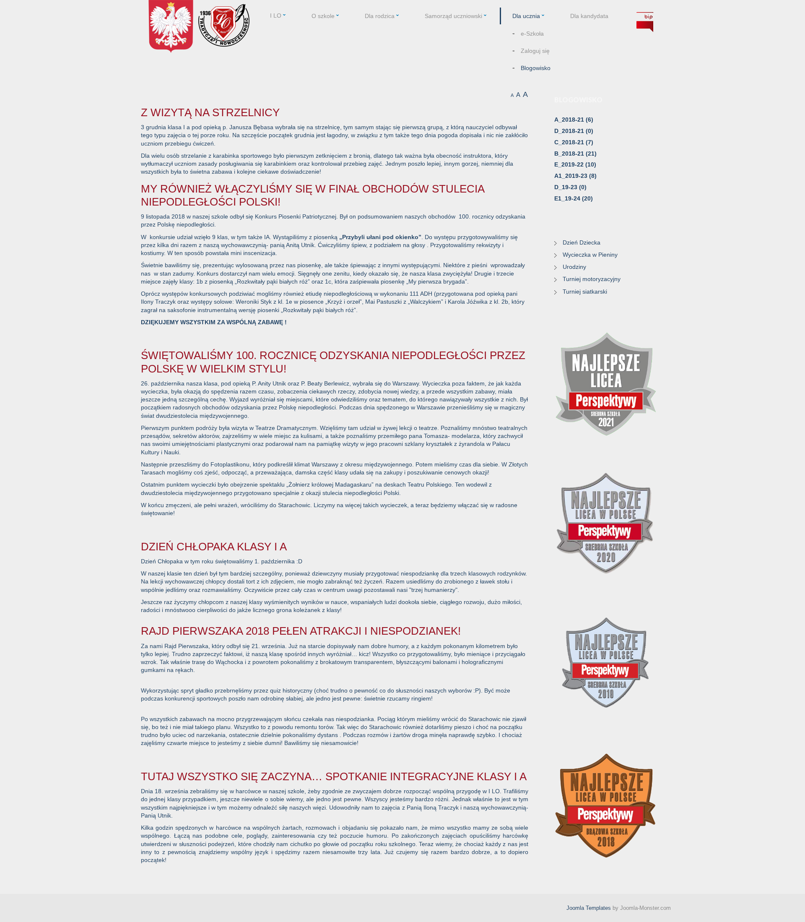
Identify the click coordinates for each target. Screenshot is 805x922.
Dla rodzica (380, 16)
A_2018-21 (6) (573, 119)
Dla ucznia (526, 16)
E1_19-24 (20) (573, 198)
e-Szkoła (532, 33)
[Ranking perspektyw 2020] (606, 523)
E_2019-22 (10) (575, 164)
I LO (275, 15)
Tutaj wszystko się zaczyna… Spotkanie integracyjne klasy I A (334, 776)
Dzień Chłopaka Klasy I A (214, 546)
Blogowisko (536, 68)
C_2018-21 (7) (573, 142)
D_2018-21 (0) (573, 131)
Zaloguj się (535, 50)
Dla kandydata (589, 16)
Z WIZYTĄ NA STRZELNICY (210, 112)
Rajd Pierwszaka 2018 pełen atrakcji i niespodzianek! (301, 631)
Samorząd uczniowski (453, 16)
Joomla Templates (588, 908)
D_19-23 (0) (570, 187)
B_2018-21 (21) (575, 153)
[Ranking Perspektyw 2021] (606, 383)
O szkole (323, 16)
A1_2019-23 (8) (575, 175)
